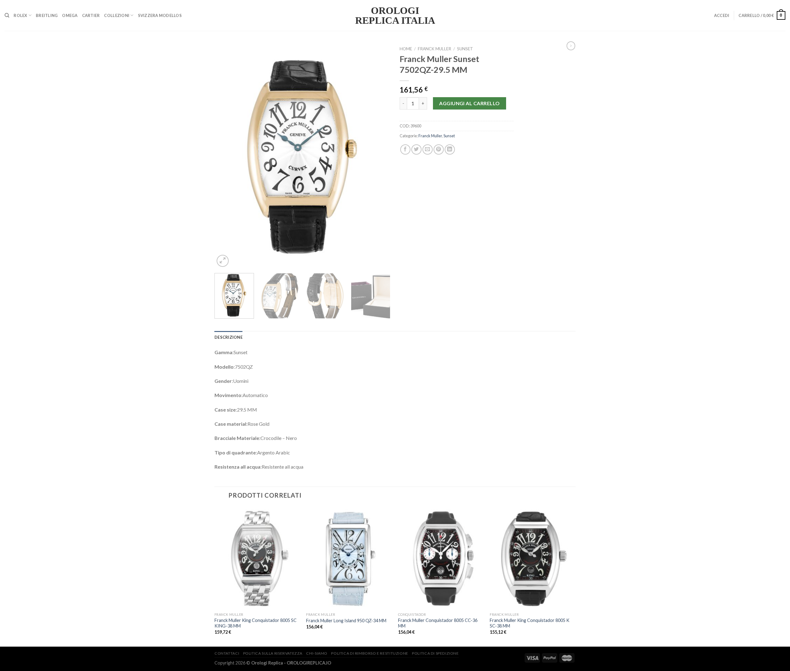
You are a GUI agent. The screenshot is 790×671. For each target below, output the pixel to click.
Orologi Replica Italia (395, 15)
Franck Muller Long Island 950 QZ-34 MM (346, 620)
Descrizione (228, 337)
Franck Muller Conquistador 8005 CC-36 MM (437, 623)
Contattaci (226, 653)
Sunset (465, 48)
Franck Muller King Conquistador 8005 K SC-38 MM (529, 623)
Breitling (47, 15)
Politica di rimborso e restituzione (369, 653)
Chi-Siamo (316, 653)
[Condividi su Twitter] (416, 149)
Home (406, 48)
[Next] (379, 155)
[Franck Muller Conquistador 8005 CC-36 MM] (441, 558)
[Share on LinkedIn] (450, 149)
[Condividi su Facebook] (405, 149)
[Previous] (225, 155)
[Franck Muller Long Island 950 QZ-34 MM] (349, 558)
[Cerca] (7, 15)
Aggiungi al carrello (469, 103)
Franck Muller (434, 48)
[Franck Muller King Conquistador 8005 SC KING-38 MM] (257, 558)
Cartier (91, 15)
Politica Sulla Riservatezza (273, 653)
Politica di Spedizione (435, 653)
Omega (69, 15)
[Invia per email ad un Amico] (427, 149)
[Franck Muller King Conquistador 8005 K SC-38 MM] (533, 558)
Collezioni (116, 15)
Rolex (20, 15)
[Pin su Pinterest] (439, 149)
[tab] (228, 337)
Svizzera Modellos (160, 15)
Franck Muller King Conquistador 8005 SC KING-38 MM (255, 623)
